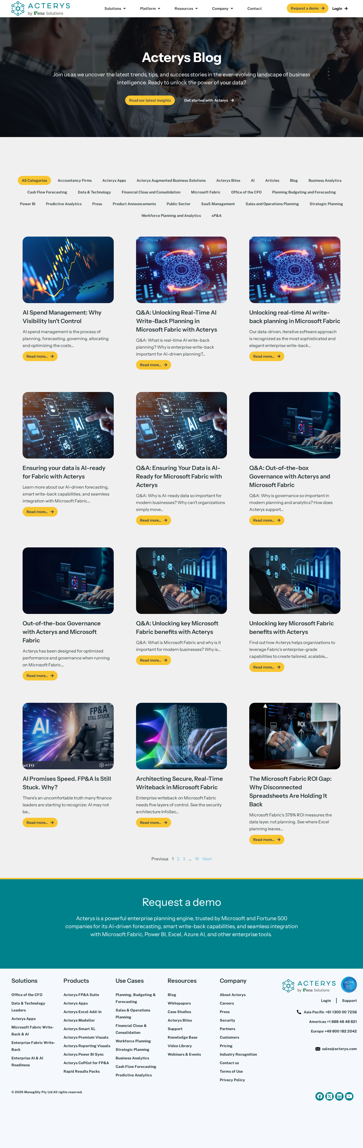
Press (97, 204)
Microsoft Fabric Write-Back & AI (32, 1030)
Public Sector (179, 204)
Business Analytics (325, 180)
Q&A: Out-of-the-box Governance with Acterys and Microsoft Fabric (289, 476)
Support (175, 1029)
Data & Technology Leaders (28, 1006)
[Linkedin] (339, 1096)
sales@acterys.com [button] (339, 1049)
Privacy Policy (232, 1080)
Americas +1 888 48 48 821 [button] (333, 1021)
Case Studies (179, 1012)
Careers (227, 1003)
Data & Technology (94, 192)
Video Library (180, 1046)
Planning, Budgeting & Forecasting (136, 998)
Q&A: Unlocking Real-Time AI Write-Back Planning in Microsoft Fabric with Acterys (176, 321)
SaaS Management (218, 204)
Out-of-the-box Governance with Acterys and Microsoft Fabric (62, 632)
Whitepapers (179, 1003)
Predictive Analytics (64, 204)
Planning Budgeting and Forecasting (304, 192)
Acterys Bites (228, 180)
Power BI (27, 204)
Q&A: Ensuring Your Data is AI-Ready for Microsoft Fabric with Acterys (179, 476)
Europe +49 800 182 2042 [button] (334, 1031)
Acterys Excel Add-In (83, 1012)
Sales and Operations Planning (272, 204)
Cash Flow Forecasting (47, 192)
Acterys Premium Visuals (86, 1037)
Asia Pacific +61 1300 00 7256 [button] (330, 1012)
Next (207, 858)
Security (227, 1020)
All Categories (34, 180)
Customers (229, 1037)
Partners (227, 1029)
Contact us (229, 1063)
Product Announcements (134, 204)
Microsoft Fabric (206, 192)
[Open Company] (232, 8)
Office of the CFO (246, 192)
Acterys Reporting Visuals (87, 1046)
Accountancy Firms (75, 180)
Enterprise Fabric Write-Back (33, 1046)
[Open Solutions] (124, 8)
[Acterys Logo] (40, 8)
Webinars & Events (184, 1054)
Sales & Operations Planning (133, 1013)
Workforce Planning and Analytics (171, 215)
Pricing (226, 1046)
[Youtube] (349, 1096)
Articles (272, 180)
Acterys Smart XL (79, 1029)
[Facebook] (319, 1096)
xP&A (217, 215)
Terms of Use (231, 1071)
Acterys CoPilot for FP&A (86, 1063)
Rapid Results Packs (82, 1071)
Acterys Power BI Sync (84, 1054)
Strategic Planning (326, 204)
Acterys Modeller (79, 1020)
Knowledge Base (182, 1037)
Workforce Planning (133, 1041)
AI (253, 180)
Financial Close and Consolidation (151, 192)
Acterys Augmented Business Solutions (171, 180)
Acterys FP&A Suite (81, 995)
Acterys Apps (114, 180)
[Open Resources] (196, 8)
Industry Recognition (238, 1054)
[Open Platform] (159, 8)
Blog (294, 180)
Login (326, 1000)
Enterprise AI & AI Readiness (27, 1061)
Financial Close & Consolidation (131, 1029)
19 (197, 858)
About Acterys (233, 995)
